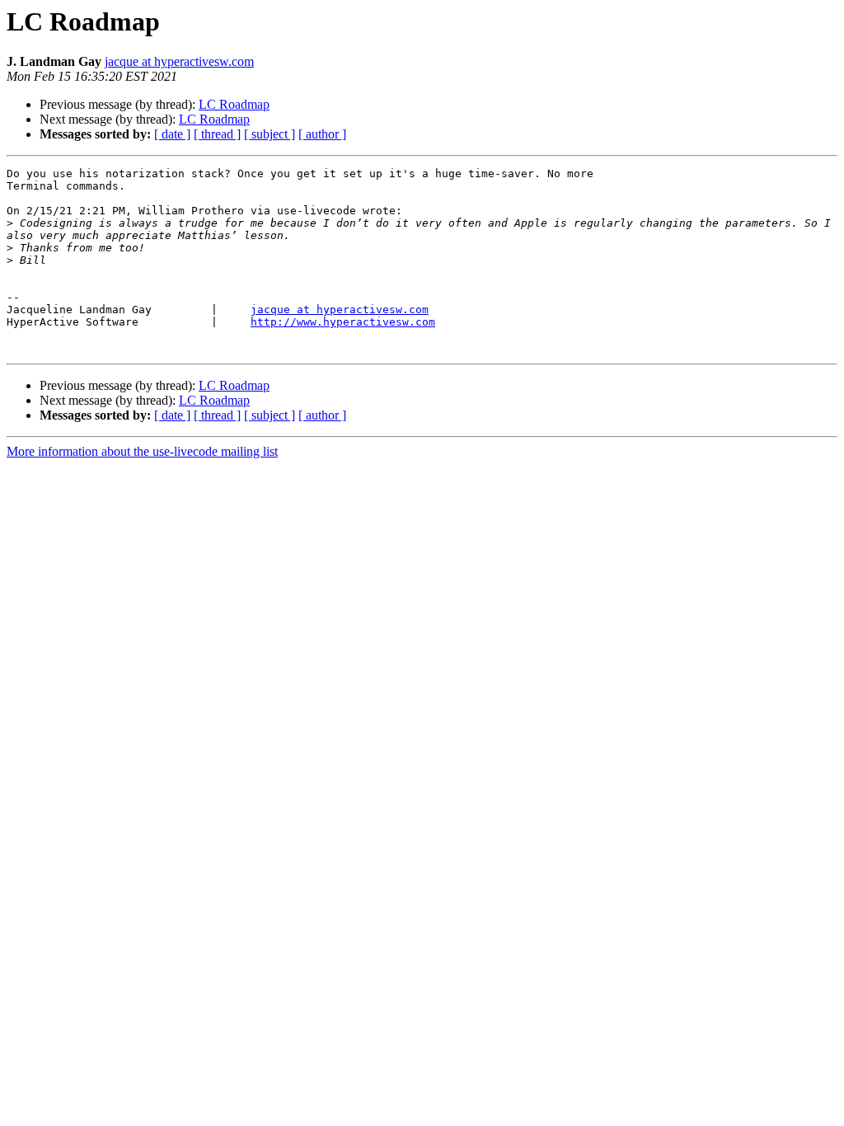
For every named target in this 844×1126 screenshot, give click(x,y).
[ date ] (172, 134)
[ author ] (322, 134)
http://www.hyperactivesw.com (343, 322)
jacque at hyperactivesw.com (179, 61)
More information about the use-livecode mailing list (142, 451)
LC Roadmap (234, 104)
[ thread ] (217, 134)
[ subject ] (269, 134)
